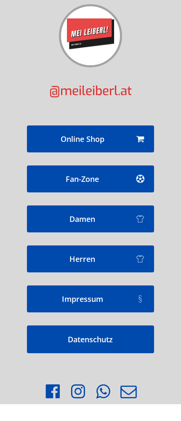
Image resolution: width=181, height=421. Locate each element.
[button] (90, 138)
